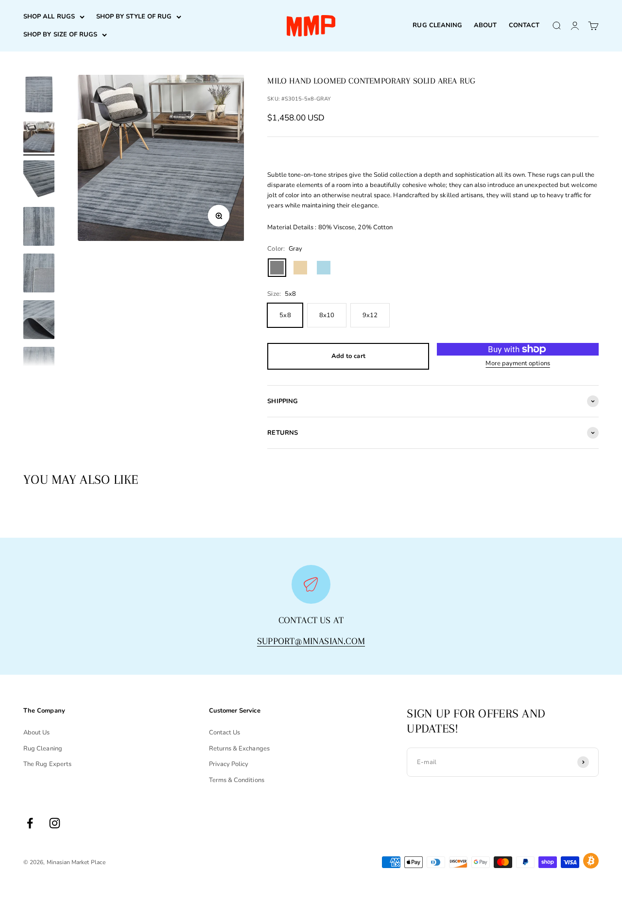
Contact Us (225, 732)
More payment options (517, 363)
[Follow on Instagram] (54, 823)
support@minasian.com (311, 641)
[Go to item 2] (38, 138)
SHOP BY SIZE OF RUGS (60, 34)
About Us (36, 732)
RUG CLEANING (437, 25)
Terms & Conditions (236, 780)
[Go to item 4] (38, 228)
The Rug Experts (47, 764)
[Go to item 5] (38, 274)
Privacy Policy (229, 764)
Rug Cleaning (42, 748)
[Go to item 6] (38, 321)
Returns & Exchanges (239, 748)
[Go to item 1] (38, 96)
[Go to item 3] (38, 181)
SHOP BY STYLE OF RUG (134, 16)
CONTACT (524, 25)
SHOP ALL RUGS (49, 16)
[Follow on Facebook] (29, 823)
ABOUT (485, 25)
